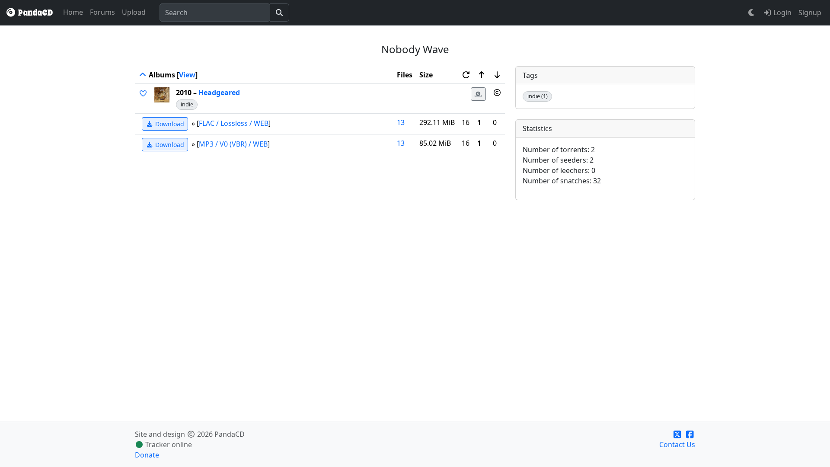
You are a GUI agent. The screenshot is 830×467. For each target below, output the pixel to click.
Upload (134, 12)
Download (168, 124)
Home (73, 12)
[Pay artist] (478, 94)
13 (401, 122)
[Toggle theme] (752, 12)
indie (187, 104)
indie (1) (537, 96)
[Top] (142, 74)
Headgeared (219, 92)
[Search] (279, 12)
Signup (809, 12)
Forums (102, 12)
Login (782, 12)
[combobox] (215, 12)
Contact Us (677, 444)
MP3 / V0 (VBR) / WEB (233, 143)
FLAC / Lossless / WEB (233, 123)
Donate (147, 455)
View (187, 75)
